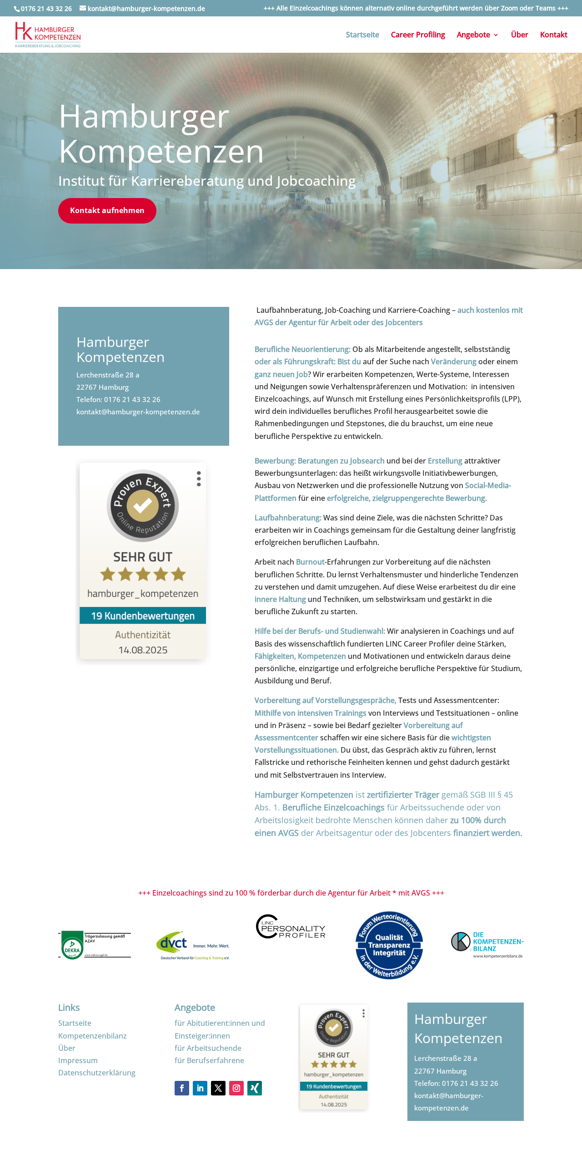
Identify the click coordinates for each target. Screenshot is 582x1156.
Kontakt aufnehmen (107, 210)
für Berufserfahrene (209, 1060)
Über (519, 35)
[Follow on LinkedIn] (200, 1088)
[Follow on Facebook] (182, 1088)
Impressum (78, 1060)
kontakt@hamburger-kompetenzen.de (138, 411)
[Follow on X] (218, 1088)
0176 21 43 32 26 (132, 399)
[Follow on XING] (254, 1093)
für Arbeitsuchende (208, 1048)
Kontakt (553, 35)
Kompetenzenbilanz (92, 1036)
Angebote (473, 35)
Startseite (362, 35)
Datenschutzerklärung (96, 1073)
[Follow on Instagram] (236, 1088)
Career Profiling (418, 35)
